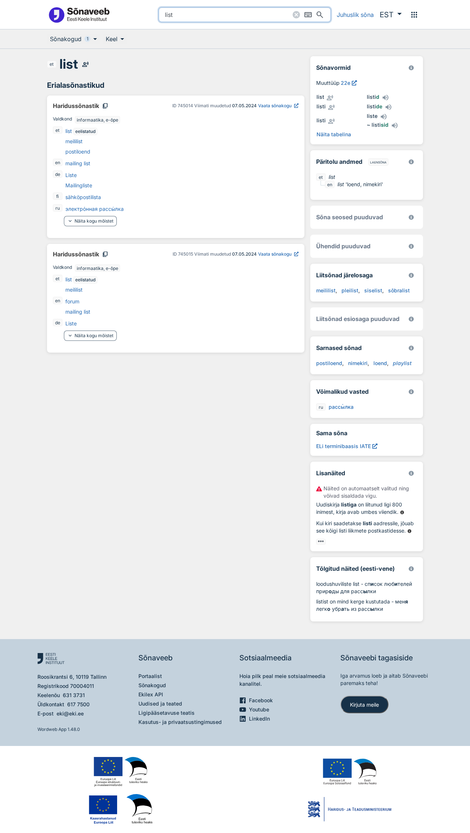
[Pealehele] (79, 14)
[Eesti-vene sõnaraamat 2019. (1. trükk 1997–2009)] (411, 568)
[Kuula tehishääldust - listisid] (394, 125)
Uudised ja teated (160, 703)
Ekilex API (150, 694)
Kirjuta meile (364, 705)
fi (57, 196)
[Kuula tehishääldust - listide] (388, 107)
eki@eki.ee (70, 713)
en (57, 162)
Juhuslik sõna (355, 14)
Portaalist (150, 676)
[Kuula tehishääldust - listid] (385, 97)
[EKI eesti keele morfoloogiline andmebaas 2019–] (411, 67)
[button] (391, 14)
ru (57, 208)
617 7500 (78, 704)
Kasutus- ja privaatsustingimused (180, 722)
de (57, 174)
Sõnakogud (152, 685)
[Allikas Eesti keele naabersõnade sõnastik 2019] (402, 512)
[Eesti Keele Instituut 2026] (411, 246)
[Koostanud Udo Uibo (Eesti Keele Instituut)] (411, 161)
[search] (245, 14)
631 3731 (74, 695)
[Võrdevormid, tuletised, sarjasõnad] (411, 217)
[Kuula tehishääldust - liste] (383, 116)
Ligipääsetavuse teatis (166, 713)
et (52, 64)
